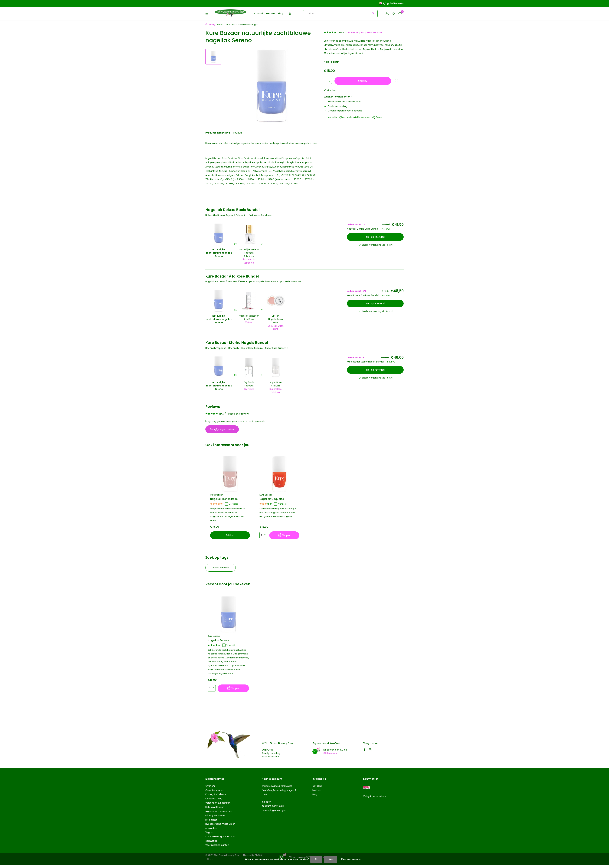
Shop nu (362, 80)
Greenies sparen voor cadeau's (345, 110)
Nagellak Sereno (218, 640)
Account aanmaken (273, 806)
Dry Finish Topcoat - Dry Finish (222, 348)
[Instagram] (370, 750)
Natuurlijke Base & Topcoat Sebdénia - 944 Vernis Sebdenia (238, 215)
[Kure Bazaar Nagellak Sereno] (228, 614)
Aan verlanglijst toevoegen (356, 117)
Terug (211, 24)
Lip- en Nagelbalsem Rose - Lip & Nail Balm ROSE (274, 281)
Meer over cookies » (351, 859)
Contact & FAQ (213, 798)
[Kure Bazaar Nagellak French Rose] (230, 474)
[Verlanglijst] (393, 13)
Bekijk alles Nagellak (371, 32)
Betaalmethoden (214, 807)
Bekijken (230, 535)
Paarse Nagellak (220, 567)
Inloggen (266, 801)
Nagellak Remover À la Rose (249, 317)
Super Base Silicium (275, 384)
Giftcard (258, 13)
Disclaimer (211, 819)
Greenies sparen (214, 790)
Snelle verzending (337, 106)
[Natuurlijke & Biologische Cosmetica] (230, 13)
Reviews (237, 132)
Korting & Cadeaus (215, 794)
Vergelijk (332, 117)
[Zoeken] (373, 13)
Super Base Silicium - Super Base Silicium (263, 348)
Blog (280, 13)
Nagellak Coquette (271, 499)
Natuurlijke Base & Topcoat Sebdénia (249, 253)
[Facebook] (364, 750)
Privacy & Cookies (215, 815)
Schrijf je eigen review (222, 429)
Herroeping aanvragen (274, 810)
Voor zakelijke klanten (217, 845)
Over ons (210, 786)
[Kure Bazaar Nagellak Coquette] (279, 474)
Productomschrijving (217, 132)
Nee (331, 859)
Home (220, 24)
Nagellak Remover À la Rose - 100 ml (225, 281)
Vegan (209, 832)
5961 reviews (397, 3)
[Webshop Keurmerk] (366, 787)
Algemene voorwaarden (218, 811)
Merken (270, 13)
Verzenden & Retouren (217, 802)
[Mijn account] (387, 14)
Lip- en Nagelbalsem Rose (275, 319)
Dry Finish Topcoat (249, 384)
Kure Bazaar (352, 32)
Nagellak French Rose (224, 499)
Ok (316, 859)
